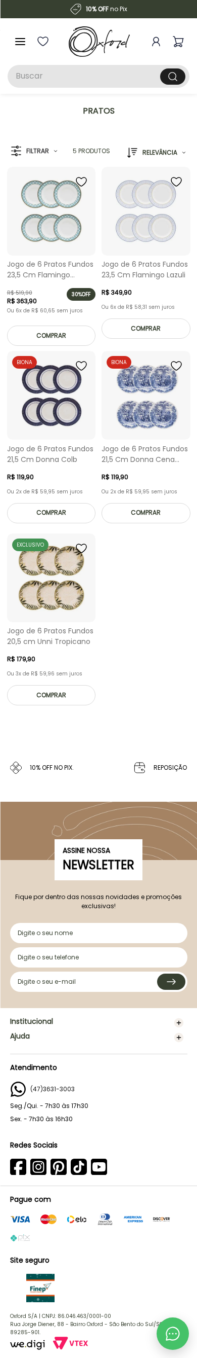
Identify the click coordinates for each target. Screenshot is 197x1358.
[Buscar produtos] (172, 76)
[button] (34, 151)
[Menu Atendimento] (173, 1333)
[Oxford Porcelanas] (99, 41)
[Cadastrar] (171, 982)
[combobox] (98, 76)
